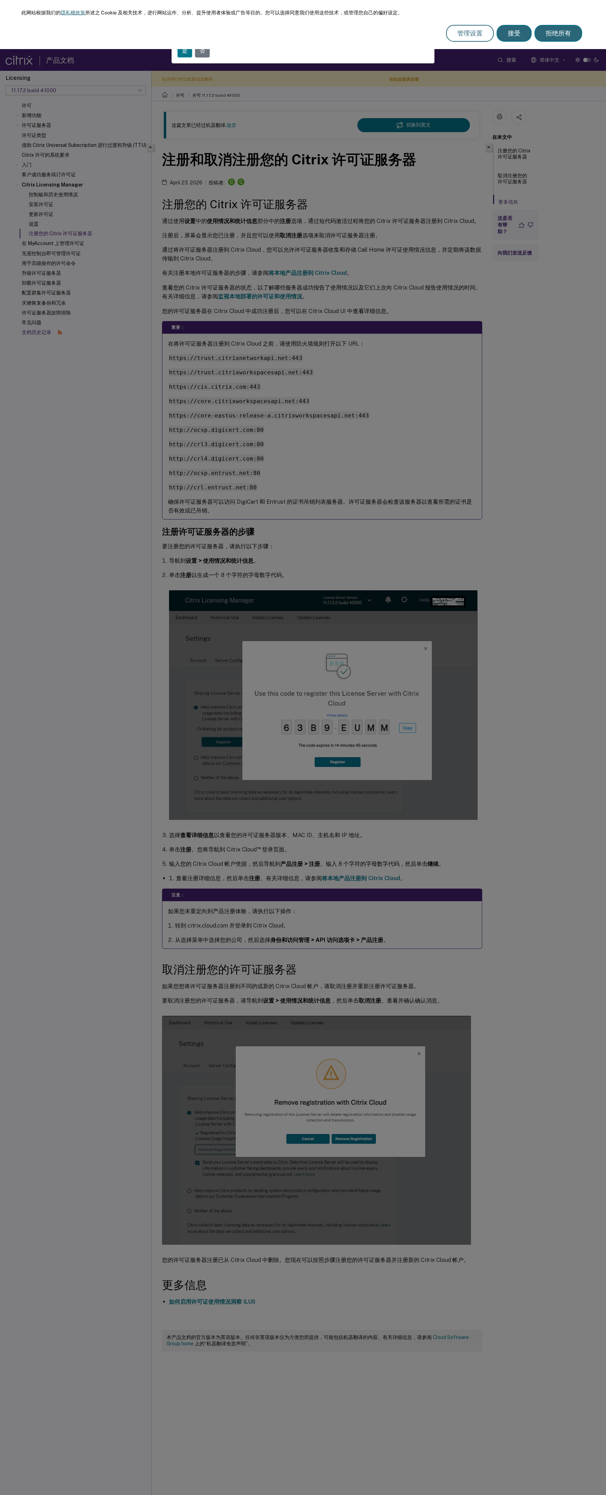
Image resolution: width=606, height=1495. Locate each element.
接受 (514, 33)
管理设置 (470, 33)
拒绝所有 (558, 33)
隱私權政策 (73, 12)
